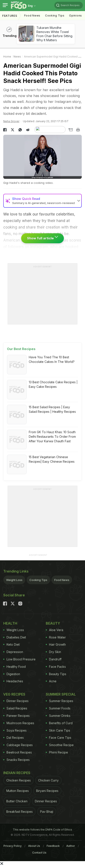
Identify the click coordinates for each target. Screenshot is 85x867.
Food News (32, 15)
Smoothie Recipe (61, 745)
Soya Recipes (17, 730)
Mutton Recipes (17, 791)
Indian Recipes (16, 773)
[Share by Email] (70, 129)
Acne (52, 681)
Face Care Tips (60, 737)
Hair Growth (57, 644)
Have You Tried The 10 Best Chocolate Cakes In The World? (52, 359)
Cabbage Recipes (20, 745)
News (17, 56)
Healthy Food (16, 666)
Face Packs (57, 666)
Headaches (15, 681)
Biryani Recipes (47, 791)
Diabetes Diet (16, 637)
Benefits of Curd (61, 723)
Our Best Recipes (21, 349)
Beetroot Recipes (19, 752)
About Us (34, 845)
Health (10, 623)
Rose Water (57, 637)
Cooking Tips (38, 580)
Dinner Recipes (18, 701)
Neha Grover (11, 121)
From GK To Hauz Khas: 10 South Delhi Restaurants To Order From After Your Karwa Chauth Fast (52, 436)
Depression (15, 652)
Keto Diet (13, 644)
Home (7, 56)
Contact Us (39, 852)
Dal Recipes (15, 737)
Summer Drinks (59, 715)
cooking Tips (54, 15)
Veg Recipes (14, 694)
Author (70, 845)
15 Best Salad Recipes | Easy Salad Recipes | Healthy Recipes (52, 409)
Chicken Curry (48, 780)
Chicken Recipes (18, 780)
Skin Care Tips (59, 730)
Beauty (53, 623)
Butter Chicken (16, 801)
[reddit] (28, 129)
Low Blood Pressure (21, 659)
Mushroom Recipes (20, 723)
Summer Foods (59, 708)
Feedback (53, 845)
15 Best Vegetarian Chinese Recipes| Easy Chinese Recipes (52, 459)
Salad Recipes (17, 708)
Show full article (41, 238)
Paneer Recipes (18, 715)
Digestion (13, 674)
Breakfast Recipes (19, 811)
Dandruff (55, 659)
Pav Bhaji (46, 811)
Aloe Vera (56, 630)
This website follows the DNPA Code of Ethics (42, 829)
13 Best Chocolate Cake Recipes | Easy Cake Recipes (53, 384)
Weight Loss (14, 580)
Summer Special (61, 694)
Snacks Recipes (18, 760)
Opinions (75, 15)
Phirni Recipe (58, 752)
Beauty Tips (57, 674)
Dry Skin (55, 652)
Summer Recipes (61, 701)
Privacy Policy (12, 845)
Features (9, 15)
